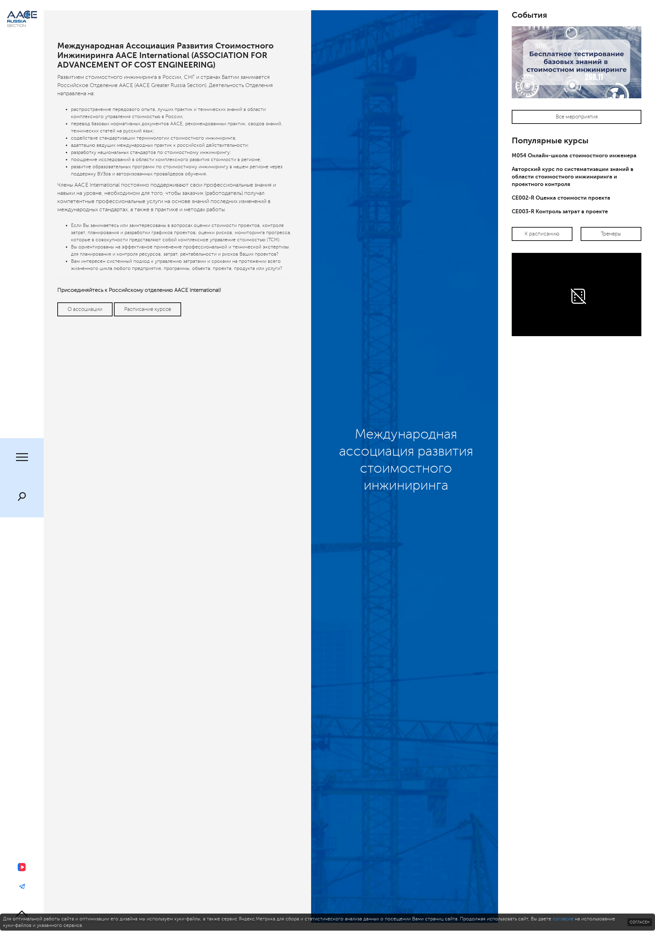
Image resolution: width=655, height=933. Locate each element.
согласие (563, 918)
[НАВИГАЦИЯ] (22, 458)
